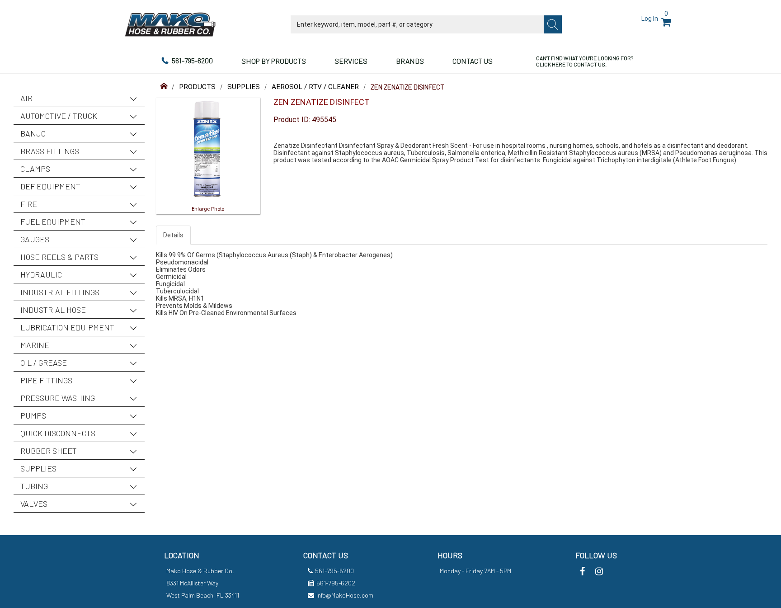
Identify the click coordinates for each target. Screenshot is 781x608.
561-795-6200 (192, 60)
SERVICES (350, 61)
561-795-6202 (335, 583)
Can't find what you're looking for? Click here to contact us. (584, 61)
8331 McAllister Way (192, 583)
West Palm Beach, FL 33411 (202, 595)
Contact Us (472, 61)
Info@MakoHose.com (344, 595)
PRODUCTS (197, 87)
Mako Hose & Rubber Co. (200, 571)
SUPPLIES (243, 87)
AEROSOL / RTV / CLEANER (315, 87)
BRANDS (410, 61)
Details (173, 235)
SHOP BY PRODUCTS (273, 61)
